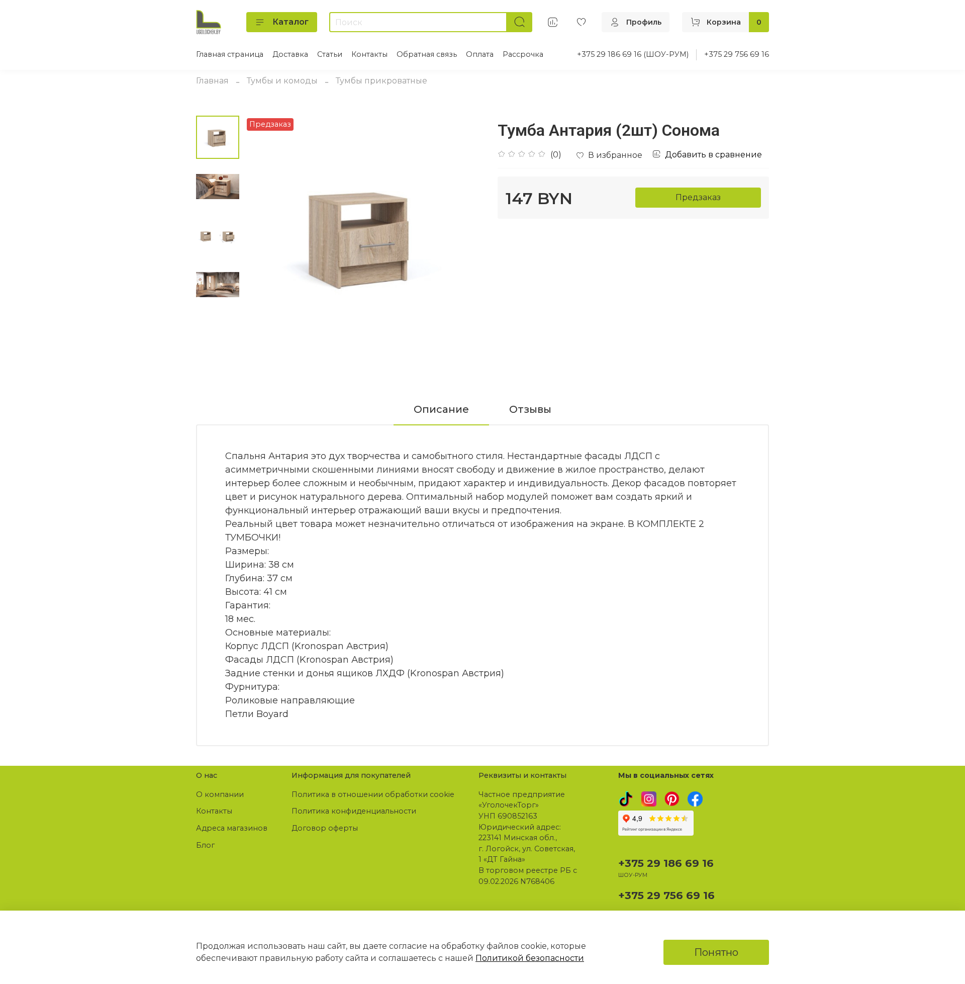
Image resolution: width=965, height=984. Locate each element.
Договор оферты (325, 828)
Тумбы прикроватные (381, 80)
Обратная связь (427, 54)
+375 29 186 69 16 (666, 863)
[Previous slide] (264, 235)
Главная (212, 80)
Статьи (329, 54)
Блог (205, 845)
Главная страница (229, 54)
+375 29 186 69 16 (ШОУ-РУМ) (633, 54)
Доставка (290, 54)
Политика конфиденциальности (354, 811)
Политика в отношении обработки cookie (373, 794)
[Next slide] (462, 235)
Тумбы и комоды (282, 80)
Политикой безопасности (529, 958)
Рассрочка (523, 54)
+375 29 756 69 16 (736, 54)
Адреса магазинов (231, 828)
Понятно (716, 952)
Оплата (480, 54)
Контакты (369, 54)
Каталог (290, 22)
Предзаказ (698, 197)
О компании (220, 794)
